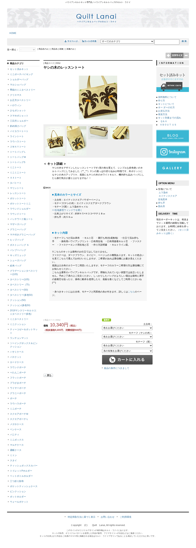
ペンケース (15, 429)
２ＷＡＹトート (18, 146)
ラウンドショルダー (20, 208)
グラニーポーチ (18, 393)
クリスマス (15, 95)
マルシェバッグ (18, 84)
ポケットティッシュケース (24, 486)
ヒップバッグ (17, 239)
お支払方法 (164, 111)
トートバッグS (17, 162)
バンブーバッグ (18, 250)
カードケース (17, 362)
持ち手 (161, 203)
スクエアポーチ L (19, 419)
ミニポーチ (15, 408)
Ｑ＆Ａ (163, 121)
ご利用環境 (125, 517)
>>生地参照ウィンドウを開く (67, 210)
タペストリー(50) (19, 289)
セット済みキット (19, 69)
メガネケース (17, 424)
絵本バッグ (15, 265)
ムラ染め (163, 192)
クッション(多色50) (20, 305)
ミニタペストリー (19, 319)
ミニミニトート (18, 172)
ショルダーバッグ (19, 79)
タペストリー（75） (20, 284)
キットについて (166, 104)
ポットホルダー (18, 496)
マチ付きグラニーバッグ (22, 234)
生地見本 (162, 199)
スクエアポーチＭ (19, 414)
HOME (11, 33)
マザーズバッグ (18, 224)
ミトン (13, 455)
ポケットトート (18, 198)
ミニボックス (17, 439)
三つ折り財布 (17, 481)
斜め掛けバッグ (18, 126)
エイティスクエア (168, 196)
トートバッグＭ (18, 157)
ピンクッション (18, 491)
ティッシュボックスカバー (24, 465)
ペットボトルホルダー (21, 476)
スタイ (13, 460)
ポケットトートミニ (20, 203)
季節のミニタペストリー (22, 89)
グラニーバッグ (18, 229)
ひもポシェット (18, 110)
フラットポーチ (18, 377)
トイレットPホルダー (21, 470)
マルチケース (17, 445)
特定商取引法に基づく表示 (81, 517)
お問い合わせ (107, 517)
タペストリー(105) (19, 279)
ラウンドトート (18, 214)
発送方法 (162, 114)
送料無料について (167, 97)
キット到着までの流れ (169, 117)
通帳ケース (15, 450)
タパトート (15, 183)
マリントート (17, 188)
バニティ (14, 434)
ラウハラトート (18, 141)
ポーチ (13, 398)
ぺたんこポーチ (18, 372)
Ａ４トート (15, 177)
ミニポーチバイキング (21, 74)
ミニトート (15, 167)
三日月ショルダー (19, 121)
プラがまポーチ (18, 383)
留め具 (161, 206)
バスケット (15, 357)
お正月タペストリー (20, 100)
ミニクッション (18, 324)
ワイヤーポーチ (18, 388)
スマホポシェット (19, 115)
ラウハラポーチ (18, 403)
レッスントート (18, 193)
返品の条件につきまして (116, 368)
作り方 (161, 100)
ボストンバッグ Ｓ (19, 245)
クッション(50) (18, 300)
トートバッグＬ (18, 152)
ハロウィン (15, 105)
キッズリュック (18, 255)
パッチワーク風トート (21, 219)
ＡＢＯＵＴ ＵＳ (168, 124)
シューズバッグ (18, 260)
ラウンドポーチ (18, 367)
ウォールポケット (19, 501)
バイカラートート (19, 131)
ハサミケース (17, 352)
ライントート (17, 136)
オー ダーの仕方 (166, 107)
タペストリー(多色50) (21, 295)
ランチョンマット (19, 338)
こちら (131, 291)
